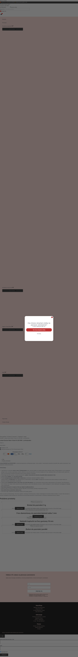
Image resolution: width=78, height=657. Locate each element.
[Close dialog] (52, 317)
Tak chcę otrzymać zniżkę (39, 329)
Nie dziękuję (39, 333)
